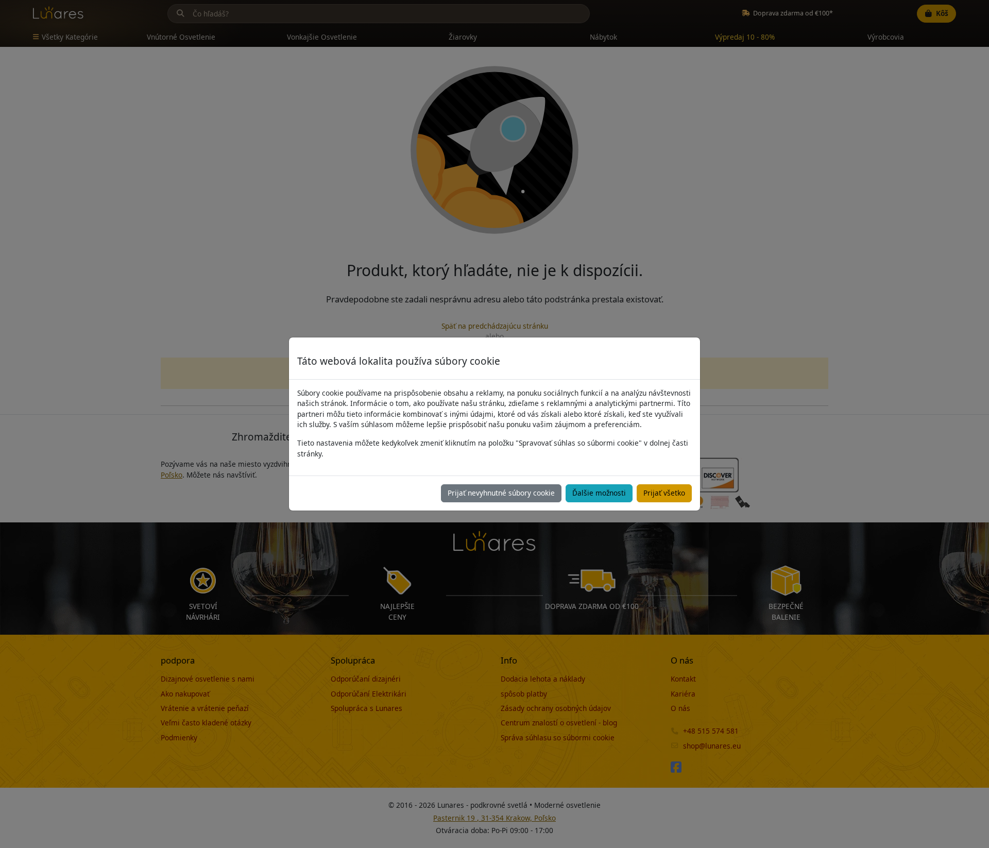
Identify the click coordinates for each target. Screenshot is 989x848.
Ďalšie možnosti (599, 493)
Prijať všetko (664, 493)
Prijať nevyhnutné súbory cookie (501, 493)
